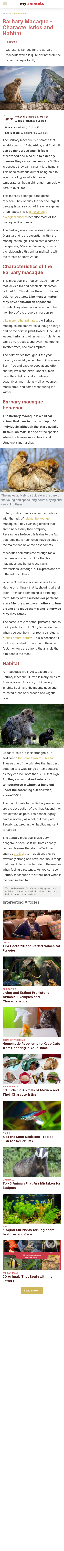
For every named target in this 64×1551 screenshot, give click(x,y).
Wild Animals (21, 13)
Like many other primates (20, 320)
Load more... (32, 1290)
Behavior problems (14, 1040)
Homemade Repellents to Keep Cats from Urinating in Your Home (31, 1046)
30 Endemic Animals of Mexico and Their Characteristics (31, 1092)
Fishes (6, 1133)
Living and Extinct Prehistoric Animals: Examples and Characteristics (26, 997)
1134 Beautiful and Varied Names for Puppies (31, 948)
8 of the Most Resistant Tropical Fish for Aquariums (28, 1139)
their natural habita (18, 638)
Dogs (6, 942)
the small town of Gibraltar (36, 758)
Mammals (8, 1180)
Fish (5, 1226)
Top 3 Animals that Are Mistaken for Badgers (32, 1185)
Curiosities (9, 989)
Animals (7, 13)
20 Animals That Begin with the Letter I (28, 1279)
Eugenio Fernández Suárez (30, 120)
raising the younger (38, 518)
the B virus (21, 853)
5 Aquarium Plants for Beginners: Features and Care (29, 1232)
